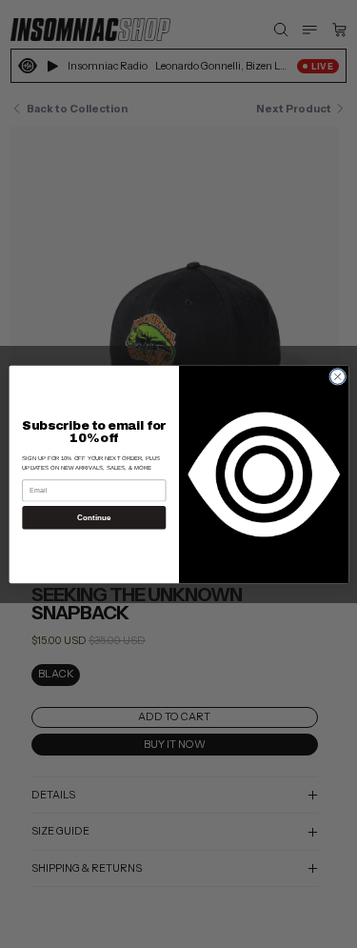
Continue (93, 517)
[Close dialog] (337, 376)
